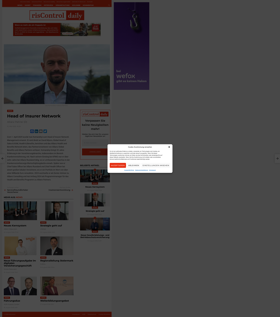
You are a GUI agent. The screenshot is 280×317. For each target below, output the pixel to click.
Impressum (152, 170)
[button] (169, 147)
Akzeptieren (118, 165)
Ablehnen (133, 165)
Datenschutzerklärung (141, 170)
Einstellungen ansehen (156, 165)
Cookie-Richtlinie (129, 170)
